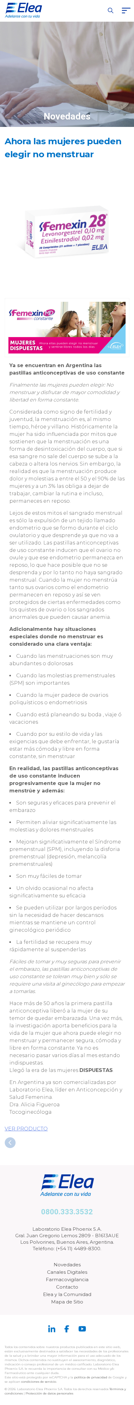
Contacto (67, 1287)
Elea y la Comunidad (67, 1294)
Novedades (67, 1265)
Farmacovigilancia (67, 1279)
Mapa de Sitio (67, 1302)
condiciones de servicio (38, 1382)
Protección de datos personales (49, 1393)
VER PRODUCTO (26, 1129)
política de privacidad (91, 1377)
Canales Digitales (67, 1272)
